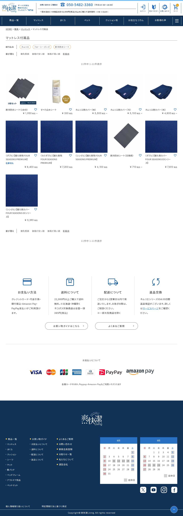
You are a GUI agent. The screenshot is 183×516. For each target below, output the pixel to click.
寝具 (16, 29)
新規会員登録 (65, 449)
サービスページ (151, 308)
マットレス (25, 29)
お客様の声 (160, 20)
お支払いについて (39, 444)
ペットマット (12, 485)
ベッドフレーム (13, 474)
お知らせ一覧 (65, 454)
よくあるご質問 (116, 325)
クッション (11, 454)
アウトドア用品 (14, 480)
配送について (37, 454)
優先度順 (25, 53)
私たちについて (66, 459)
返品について (37, 459)
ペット (87, 20)
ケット (10, 464)
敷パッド (11, 469)
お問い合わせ (65, 444)
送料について (37, 449)
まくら (63, 20)
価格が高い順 (53, 53)
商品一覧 (14, 20)
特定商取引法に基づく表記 (54, 506)
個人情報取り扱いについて (18, 506)
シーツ (10, 459)
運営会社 (63, 464)
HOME (9, 29)
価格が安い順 (38, 53)
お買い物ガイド (39, 439)
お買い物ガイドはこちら (66, 325)
